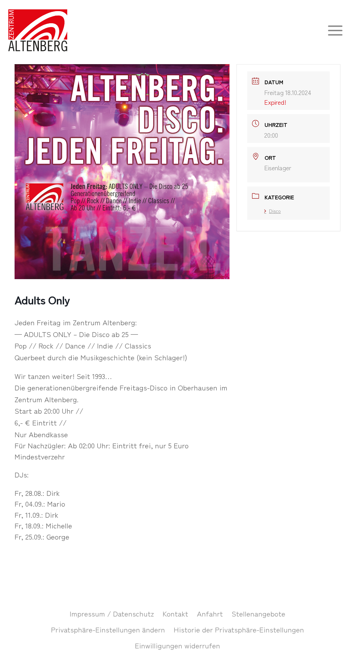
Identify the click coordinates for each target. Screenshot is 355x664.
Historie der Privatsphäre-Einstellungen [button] (239, 629)
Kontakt (175, 613)
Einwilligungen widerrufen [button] (177, 645)
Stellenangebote (258, 613)
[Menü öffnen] (335, 30)
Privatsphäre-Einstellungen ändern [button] (108, 629)
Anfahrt (210, 613)
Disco (275, 210)
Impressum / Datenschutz (112, 613)
